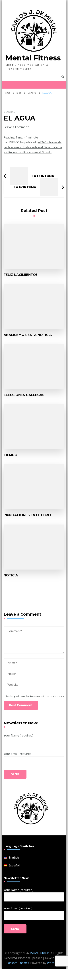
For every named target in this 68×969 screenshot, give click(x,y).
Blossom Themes (17, 963)
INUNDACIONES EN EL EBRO (27, 515)
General (9, 111)
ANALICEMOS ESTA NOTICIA (28, 335)
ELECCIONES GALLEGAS (24, 395)
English (14, 858)
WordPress (54, 963)
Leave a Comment (16, 127)
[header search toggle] (62, 77)
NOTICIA (11, 575)
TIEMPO (10, 455)
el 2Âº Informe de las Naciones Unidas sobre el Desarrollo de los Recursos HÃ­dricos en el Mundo (33, 147)
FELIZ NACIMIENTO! (20, 275)
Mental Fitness (33, 57)
